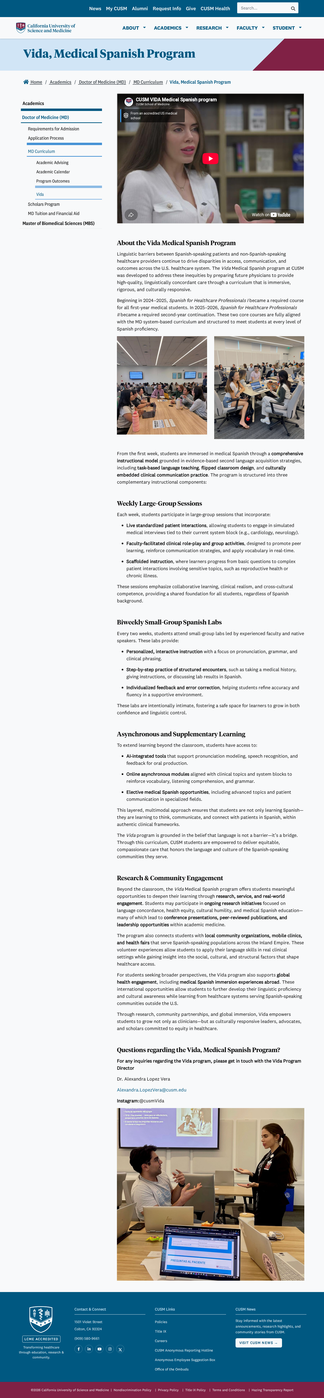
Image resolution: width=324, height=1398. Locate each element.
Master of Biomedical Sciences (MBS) (59, 223)
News (95, 8)
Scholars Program (44, 204)
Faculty (247, 28)
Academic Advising (52, 162)
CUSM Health (215, 8)
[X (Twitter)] (120, 1349)
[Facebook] (78, 1349)
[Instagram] (110, 1349)
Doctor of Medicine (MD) (102, 82)
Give (191, 8)
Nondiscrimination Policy (132, 1390)
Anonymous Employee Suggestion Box (185, 1359)
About (130, 28)
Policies (161, 1322)
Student (284, 28)
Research (209, 28)
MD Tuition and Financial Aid (53, 213)
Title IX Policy (195, 1390)
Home (36, 82)
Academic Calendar (53, 171)
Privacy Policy (168, 1390)
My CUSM (116, 8)
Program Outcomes (53, 181)
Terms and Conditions (228, 1390)
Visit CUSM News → (258, 1342)
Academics (167, 28)
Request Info (167, 8)
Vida (40, 194)
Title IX (160, 1331)
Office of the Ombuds (172, 1369)
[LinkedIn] (89, 1349)
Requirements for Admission (53, 129)
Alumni (140, 8)
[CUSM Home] (41, 1319)
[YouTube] (99, 1349)
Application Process (46, 138)
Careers (161, 1340)
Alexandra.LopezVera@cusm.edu (151, 1090)
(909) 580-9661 (86, 1338)
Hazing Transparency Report (272, 1390)
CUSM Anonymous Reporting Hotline (184, 1350)
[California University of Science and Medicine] (45, 27)
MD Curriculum (148, 82)
